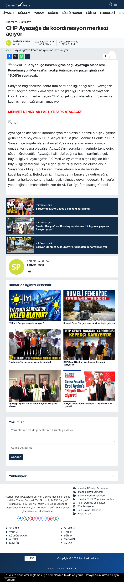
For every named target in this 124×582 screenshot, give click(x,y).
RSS (31, 558)
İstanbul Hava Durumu (90, 491)
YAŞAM (39, 13)
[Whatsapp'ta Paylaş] (21, 56)
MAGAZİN (69, 539)
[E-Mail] (29, 271)
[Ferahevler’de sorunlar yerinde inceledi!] (35, 344)
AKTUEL (14, 539)
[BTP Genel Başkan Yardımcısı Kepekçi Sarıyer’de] (89, 344)
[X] (26, 518)
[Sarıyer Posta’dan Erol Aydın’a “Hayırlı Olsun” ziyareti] (89, 385)
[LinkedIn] (44, 518)
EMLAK (68, 542)
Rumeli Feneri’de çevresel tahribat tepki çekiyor (89, 323)
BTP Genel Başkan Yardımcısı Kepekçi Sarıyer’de (84, 363)
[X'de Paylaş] (15, 56)
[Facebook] (20, 518)
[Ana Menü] (115, 4)
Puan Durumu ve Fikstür (91, 502)
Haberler (11, 22)
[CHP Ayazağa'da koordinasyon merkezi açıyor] (62, 50)
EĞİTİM (91, 13)
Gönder (16, 457)
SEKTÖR (14, 542)
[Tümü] (113, 476)
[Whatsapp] (56, 518)
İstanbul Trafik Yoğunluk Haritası (96, 499)
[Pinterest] (32, 518)
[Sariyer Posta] (16, 266)
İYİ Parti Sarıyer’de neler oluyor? (26, 323)
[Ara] (110, 4)
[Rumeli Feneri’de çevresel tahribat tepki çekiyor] (89, 305)
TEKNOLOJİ (107, 13)
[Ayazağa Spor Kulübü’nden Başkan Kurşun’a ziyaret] (35, 385)
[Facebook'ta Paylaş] (9, 56)
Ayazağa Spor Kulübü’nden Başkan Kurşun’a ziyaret (33, 405)
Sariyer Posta (35, 264)
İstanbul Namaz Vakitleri (91, 495)
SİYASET (8, 13)
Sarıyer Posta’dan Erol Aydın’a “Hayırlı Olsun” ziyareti (88, 405)
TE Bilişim (71, 568)
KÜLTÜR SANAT (72, 13)
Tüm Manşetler (86, 506)
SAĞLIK (53, 13)
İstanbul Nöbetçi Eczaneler (93, 488)
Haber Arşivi (85, 513)
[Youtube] (50, 518)
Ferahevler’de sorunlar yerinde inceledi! (30, 362)
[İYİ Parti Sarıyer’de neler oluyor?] (35, 305)
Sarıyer (13, 169)
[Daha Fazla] (27, 56)
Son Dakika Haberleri (90, 510)
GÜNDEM (24, 13)
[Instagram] (38, 518)
